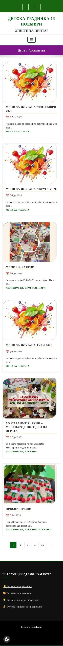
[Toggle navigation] (31, 40)
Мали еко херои (20, 267)
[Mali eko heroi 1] (31, 242)
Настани (31, 451)
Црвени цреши (18, 508)
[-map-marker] (37, 637)
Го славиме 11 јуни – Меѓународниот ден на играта (26, 427)
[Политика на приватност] (6, 639)
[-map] (38, 7)
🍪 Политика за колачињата (17, 593)
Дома (21, 50)
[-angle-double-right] (50, 545)
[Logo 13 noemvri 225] (31, 14)
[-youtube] (31, 637)
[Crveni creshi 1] (31, 484)
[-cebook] (26, 7)
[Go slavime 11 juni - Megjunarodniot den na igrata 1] (31, 398)
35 (42, 545)
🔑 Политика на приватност (17, 586)
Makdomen (36, 627)
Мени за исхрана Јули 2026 (29, 345)
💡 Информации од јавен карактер (20, 600)
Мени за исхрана (17, 131)
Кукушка (44, 529)
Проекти (31, 288)
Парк (42, 288)
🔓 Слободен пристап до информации (22, 606)
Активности (37, 50)
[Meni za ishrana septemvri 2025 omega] (31, 82)
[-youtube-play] (32, 7)
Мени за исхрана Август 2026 (31, 189)
